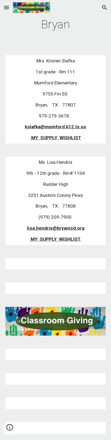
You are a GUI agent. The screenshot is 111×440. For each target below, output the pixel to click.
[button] (6, 7)
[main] (55, 24)
